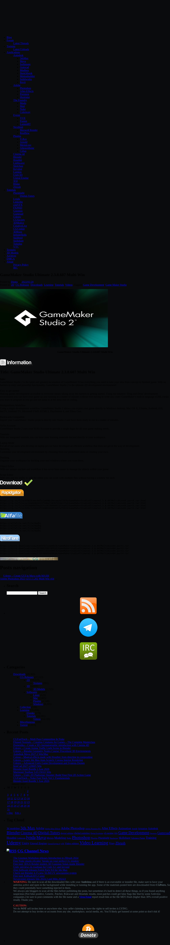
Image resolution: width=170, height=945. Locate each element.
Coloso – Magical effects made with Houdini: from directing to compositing (52, 757)
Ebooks (31, 713)
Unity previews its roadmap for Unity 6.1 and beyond (41, 867)
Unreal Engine (21, 178)
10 (8, 798)
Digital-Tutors (27, 195)
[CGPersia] (29, 559)
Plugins (17, 136)
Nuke (23, 109)
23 (28, 802)
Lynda (16, 198)
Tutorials (11, 190)
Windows (38, 704)
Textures (11, 249)
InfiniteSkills (20, 234)
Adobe (16, 85)
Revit (23, 82)
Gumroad (18, 213)
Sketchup (18, 166)
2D (12, 284)
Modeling (60, 837)
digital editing (67, 833)
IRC (15, 267)
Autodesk (18, 55)
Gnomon (18, 210)
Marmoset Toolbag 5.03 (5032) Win (32, 772)
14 (21, 798)
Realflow (25, 133)
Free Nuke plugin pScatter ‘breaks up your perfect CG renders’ (46, 861)
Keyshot (17, 169)
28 (21, 805)
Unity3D (18, 175)
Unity (25, 843)
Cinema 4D (29, 833)
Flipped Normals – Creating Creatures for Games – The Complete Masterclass (54, 742)
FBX (116, 833)
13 (18, 798)
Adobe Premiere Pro (93, 829)
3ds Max (27, 828)
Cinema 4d (19, 154)
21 (21, 802)
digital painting (82, 833)
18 (11, 802)
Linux (36, 695)
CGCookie (19, 228)
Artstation (142, 828)
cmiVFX (18, 204)
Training (151, 837)
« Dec (10, 813)
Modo (23, 103)
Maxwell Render (29, 130)
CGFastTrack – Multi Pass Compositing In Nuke (38, 739)
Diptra (14, 281)
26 (15, 805)
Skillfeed (18, 237)
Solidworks (26, 79)
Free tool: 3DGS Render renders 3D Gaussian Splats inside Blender (48, 864)
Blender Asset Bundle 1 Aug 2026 (31, 781)
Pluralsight (18, 192)
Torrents (11, 46)
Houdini (17, 160)
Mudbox (24, 70)
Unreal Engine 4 (54, 844)
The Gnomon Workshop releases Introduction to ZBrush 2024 (45, 858)
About (10, 261)
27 (18, 805)
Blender (17, 157)
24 (8, 805)
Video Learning (94, 842)
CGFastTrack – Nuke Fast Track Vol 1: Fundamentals (41, 778)
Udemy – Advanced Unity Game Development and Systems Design (49, 763)
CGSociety (19, 219)
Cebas (23, 151)
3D (28, 686)
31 (8, 809)
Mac (35, 698)
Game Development (93, 284)
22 (25, 802)
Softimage (25, 64)
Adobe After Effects (52, 829)
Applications (13, 52)
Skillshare (18, 240)
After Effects (110, 828)
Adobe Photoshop (73, 828)
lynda (31, 837)
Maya (23, 61)
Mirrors (50, 838)
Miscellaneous (27, 722)
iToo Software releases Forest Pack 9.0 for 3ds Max (40, 870)
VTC (16, 246)
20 (18, 802)
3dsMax (24, 58)
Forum (10, 40)
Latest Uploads (21, 49)
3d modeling (13, 828)
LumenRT (25, 124)
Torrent (24, 725)
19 (15, 802)
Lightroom (21, 838)
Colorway (25, 112)
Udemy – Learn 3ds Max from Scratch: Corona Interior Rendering (48, 760)
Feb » (18, 813)
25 (11, 805)
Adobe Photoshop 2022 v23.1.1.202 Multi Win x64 (27, 578)
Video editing (72, 843)
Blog (9, 37)
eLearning (109, 833)
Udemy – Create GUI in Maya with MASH (26, 575)
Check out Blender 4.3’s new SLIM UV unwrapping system (45, 873)
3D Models (12, 252)
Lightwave (19, 163)
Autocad (24, 67)
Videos (69, 284)
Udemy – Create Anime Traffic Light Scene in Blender (42, 748)
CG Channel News (33, 851)
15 (25, 798)
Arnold (23, 142)
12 (15, 798)
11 (11, 798)
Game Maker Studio (116, 284)
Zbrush (17, 187)
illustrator (25, 97)
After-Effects (27, 91)
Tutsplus (17, 243)
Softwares (32, 692)
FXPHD (17, 207)
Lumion (17, 172)
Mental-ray (25, 145)
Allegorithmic (27, 148)
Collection (25, 707)
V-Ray (23, 139)
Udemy (17, 216)
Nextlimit (18, 127)
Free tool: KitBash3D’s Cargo (29, 876)
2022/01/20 (28, 281)
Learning (48, 284)
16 (28, 798)
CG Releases (22, 284)
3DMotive (18, 222)
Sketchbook (26, 73)
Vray (112, 843)
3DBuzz (17, 231)
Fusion (23, 121)
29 (25, 805)
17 (8, 802)
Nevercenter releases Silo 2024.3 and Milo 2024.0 (39, 879)
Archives (11, 255)
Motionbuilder (27, 76)
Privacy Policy (21, 264)
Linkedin (18, 201)
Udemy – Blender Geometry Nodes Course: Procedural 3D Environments (52, 751)
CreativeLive (20, 225)
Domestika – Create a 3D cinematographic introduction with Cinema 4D (51, 745)
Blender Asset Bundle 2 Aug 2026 (31, 769)
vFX (62, 844)
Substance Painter (138, 838)
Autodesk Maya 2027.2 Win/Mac (30, 754)
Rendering (114, 838)
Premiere (24, 94)
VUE (23, 118)
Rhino (16, 184)
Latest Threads (21, 43)
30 (28, 805)
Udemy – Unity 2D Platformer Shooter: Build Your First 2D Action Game (52, 775)
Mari (22, 106)
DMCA (11, 258)
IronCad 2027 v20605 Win (27, 766)
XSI (15, 181)
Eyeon (16, 115)
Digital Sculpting (96, 833)
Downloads (37, 284)
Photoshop (25, 88)
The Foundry (20, 100)
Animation (124, 828)
